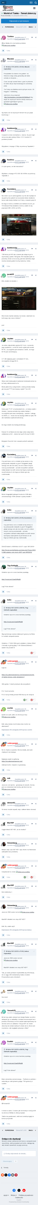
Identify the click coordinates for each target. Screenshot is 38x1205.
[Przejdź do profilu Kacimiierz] (4, 190)
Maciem (10, 59)
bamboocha (12, 128)
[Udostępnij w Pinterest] (16, 1174)
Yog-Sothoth (12, 566)
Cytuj (8, 50)
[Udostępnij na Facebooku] (9, 1174)
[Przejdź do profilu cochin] (4, 709)
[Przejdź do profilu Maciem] (4, 60)
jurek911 (10, 274)
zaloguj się (30, 1143)
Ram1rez (10, 160)
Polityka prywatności (26, 1195)
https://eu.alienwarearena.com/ (12, 761)
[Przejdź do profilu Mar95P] (4, 824)
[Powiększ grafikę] (8, 45)
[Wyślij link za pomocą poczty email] (12, 1174)
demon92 (11, 803)
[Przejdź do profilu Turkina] (4, 38)
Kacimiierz (11, 189)
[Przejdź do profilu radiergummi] (4, 662)
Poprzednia (9, 27)
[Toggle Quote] (5, 67)
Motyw (13, 1195)
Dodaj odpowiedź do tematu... (16, 1153)
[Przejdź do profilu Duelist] (4, 1043)
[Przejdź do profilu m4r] (4, 779)
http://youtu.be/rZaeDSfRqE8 (11, 579)
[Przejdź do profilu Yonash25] (4, 1012)
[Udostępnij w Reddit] (2, 1174)
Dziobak (7, 15)
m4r (8, 778)
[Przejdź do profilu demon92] (4, 804)
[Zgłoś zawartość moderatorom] (32, 37)
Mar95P (10, 823)
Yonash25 (11, 1010)
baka (9, 510)
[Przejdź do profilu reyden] (4, 340)
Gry (26, 15)
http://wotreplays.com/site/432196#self (17, 97)
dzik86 (10, 990)
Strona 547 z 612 (21, 28)
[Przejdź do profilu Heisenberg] (4, 844)
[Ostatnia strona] (35, 27)
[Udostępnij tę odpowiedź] (35, 37)
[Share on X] (5, 1174)
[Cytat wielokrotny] (3, 50)
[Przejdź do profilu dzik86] (4, 992)
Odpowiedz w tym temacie (19, 21)
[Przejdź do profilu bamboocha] (4, 129)
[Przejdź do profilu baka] (4, 511)
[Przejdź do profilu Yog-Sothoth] (4, 567)
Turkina (10, 36)
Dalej (31, 27)
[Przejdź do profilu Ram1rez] (4, 161)
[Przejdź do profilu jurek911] (4, 275)
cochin (10, 708)
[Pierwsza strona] (2, 27)
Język (5, 1195)
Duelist (10, 1041)
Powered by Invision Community (19, 1202)
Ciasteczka (19, 1197)
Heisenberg (12, 843)
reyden (10, 339)
